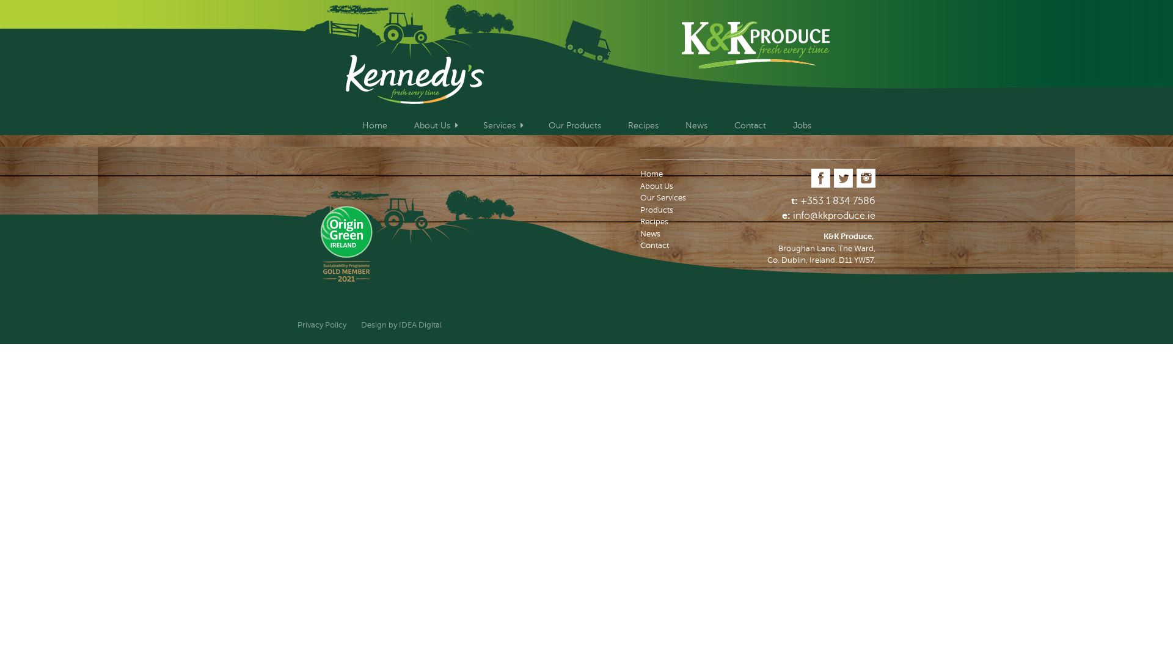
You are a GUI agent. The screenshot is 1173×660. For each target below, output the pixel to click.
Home (374, 125)
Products (656, 210)
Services (499, 125)
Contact (750, 125)
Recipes (643, 125)
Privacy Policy (322, 325)
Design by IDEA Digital (401, 325)
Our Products (575, 125)
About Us (432, 125)
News (696, 125)
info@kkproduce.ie (834, 215)
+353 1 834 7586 (837, 201)
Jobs (802, 125)
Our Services (663, 198)
